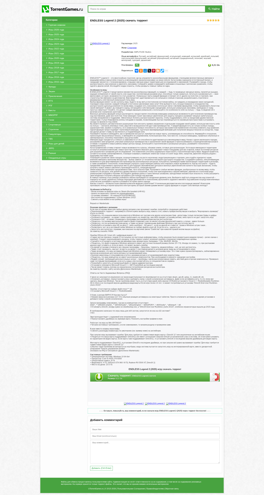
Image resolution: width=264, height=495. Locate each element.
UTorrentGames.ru (96, 489)
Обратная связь (172, 489)
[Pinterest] (154, 71)
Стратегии (132, 48)
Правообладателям (154, 489)
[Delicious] (162, 71)
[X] (149, 71)
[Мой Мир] (145, 71)
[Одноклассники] (141, 71)
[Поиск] (214, 9)
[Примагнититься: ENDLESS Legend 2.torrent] (215, 377)
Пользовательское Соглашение (131, 489)
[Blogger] (158, 71)
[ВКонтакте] (136, 71)
